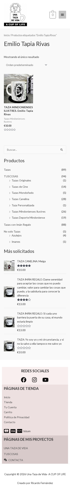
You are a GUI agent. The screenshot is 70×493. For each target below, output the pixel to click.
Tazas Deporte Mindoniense (28, 217)
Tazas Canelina (20, 199)
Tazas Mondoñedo (23, 192)
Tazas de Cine (20, 186)
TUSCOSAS (11, 176)
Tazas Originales (21, 180)
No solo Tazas (12, 231)
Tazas (7, 169)
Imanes (16, 241)
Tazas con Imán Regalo (17, 224)
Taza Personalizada (23, 205)
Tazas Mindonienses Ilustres (29, 211)
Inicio (7, 35)
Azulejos (17, 235)
